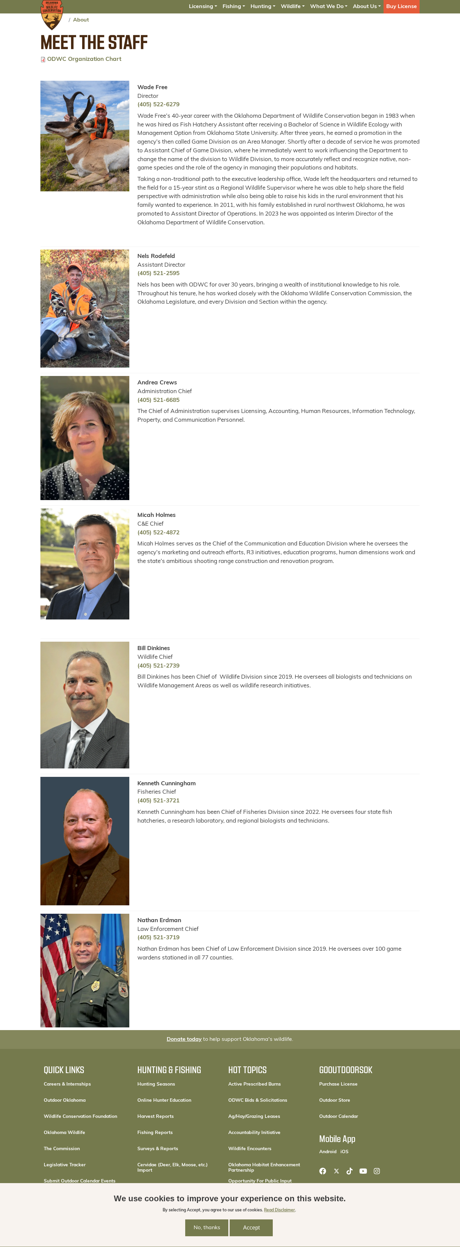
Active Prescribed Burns (254, 1084)
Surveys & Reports (157, 1149)
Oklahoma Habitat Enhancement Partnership (264, 1168)
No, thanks (207, 1228)
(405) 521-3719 (158, 938)
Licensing (201, 6)
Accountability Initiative (254, 1133)
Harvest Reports (155, 1116)
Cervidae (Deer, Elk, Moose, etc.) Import (172, 1168)
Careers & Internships (67, 1084)
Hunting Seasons (156, 1084)
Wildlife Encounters (249, 1149)
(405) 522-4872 (158, 533)
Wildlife (291, 6)
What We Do (326, 6)
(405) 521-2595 (158, 273)
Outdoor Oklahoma (65, 1100)
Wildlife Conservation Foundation (80, 1116)
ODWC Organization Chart (84, 59)
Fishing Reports (155, 1133)
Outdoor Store (357, 1100)
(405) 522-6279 (158, 105)
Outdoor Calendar (360, 1116)
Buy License (401, 6)
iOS (344, 1151)
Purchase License (360, 1084)
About (81, 20)
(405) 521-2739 (158, 666)
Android (327, 1151)
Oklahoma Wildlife (64, 1133)
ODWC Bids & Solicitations (257, 1100)
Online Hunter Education (164, 1100)
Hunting (261, 6)
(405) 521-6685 (158, 400)
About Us (365, 6)
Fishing (232, 6)
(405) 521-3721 (158, 801)
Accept (251, 1228)
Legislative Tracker (65, 1165)
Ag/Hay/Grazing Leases (254, 1116)
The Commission (62, 1149)
